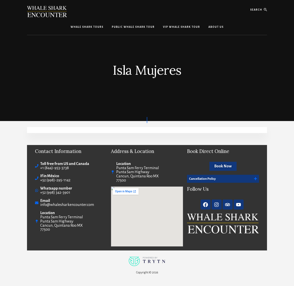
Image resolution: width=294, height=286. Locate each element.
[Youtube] (239, 205)
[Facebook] (206, 205)
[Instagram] (217, 205)
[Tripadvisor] (228, 205)
